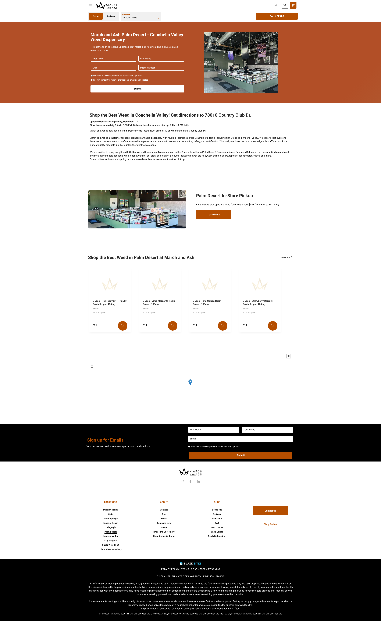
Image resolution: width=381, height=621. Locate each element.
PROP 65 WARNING (209, 569)
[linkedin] (198, 482)
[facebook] (190, 482)
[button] (90, 5)
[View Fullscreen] (92, 366)
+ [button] (92, 356)
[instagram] (182, 482)
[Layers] (289, 356)
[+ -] (190, 385)
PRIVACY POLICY (170, 569)
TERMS (185, 569)
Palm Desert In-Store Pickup (224, 196)
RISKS (194, 569)
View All (286, 257)
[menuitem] (110, 510)
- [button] (92, 360)
